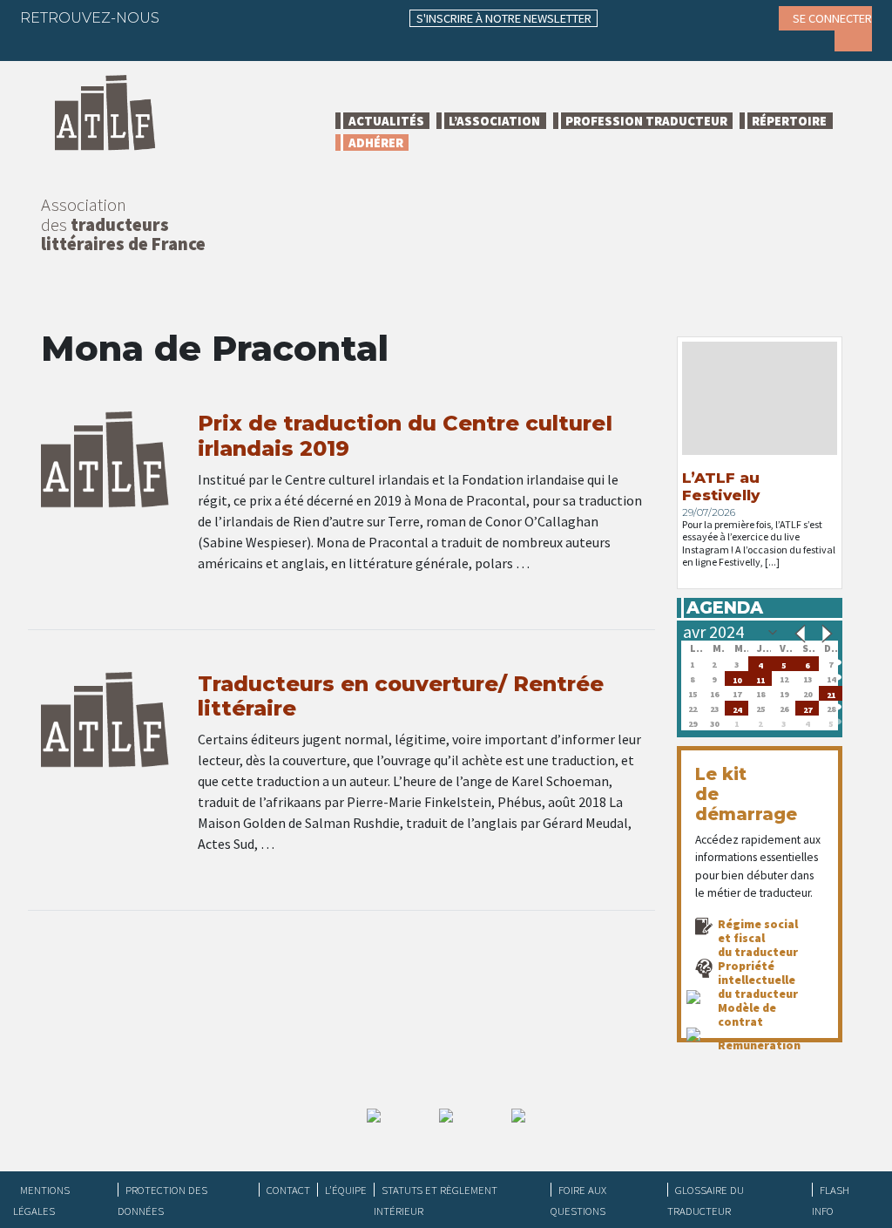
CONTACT (288, 1190)
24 (737, 708)
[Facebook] (188, 17)
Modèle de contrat (747, 1014)
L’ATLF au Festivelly (721, 486)
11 (760, 678)
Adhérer (375, 142)
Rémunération (759, 1045)
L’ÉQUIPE (346, 1190)
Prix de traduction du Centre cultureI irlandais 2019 (405, 435)
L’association (494, 120)
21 (831, 693)
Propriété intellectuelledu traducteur (758, 979)
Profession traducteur (646, 120)
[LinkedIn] (256, 17)
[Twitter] (222, 17)
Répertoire (789, 120)
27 (807, 708)
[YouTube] (324, 17)
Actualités (386, 120)
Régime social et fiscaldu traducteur (758, 938)
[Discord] (46, 43)
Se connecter (832, 18)
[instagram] (290, 17)
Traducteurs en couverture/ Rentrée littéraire (401, 696)
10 (737, 678)
